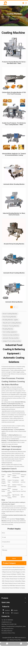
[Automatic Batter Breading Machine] (14, 170)
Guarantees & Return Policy (8, 633)
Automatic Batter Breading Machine (14, 184)
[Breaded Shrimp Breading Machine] (14, 230)
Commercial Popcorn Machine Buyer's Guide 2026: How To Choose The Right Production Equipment (14, 567)
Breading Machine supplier (10, 319)
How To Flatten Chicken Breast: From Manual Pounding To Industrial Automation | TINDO (14, 578)
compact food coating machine (12, 341)
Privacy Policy (17, 639)
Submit (14, 558)
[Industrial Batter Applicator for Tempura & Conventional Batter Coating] (14, 140)
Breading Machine (8, 329)
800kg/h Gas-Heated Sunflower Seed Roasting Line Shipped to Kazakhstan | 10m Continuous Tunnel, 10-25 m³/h (14, 576)
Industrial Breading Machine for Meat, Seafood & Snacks (14, 214)
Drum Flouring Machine (9, 316)
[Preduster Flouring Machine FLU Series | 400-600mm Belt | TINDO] (14, 48)
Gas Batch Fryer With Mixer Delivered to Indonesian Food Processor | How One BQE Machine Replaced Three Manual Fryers (14, 585)
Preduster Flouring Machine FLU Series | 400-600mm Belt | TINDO (14, 62)
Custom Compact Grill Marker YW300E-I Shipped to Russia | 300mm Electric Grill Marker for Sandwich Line (14, 574)
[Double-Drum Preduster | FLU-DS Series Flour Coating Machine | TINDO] (14, 109)
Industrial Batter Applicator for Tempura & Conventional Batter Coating (14, 154)
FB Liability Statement (7, 630)
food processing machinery (11, 335)
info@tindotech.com (7, 622)
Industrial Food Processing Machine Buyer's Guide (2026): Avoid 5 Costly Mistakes (14, 569)
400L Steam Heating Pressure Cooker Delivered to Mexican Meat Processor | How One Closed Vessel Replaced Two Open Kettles (14, 583)
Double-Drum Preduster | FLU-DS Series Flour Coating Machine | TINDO (14, 123)
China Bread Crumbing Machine (12, 323)
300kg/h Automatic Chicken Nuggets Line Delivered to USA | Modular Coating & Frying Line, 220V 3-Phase (14, 572)
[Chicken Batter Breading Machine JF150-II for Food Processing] (14, 79)
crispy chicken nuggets (14, 392)
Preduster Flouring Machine (11, 326)
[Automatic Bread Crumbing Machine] (14, 259)
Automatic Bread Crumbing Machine (14, 273)
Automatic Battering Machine (14, 302)
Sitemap (12, 639)
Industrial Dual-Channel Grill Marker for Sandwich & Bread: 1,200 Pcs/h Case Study (14, 588)
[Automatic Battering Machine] (14, 288)
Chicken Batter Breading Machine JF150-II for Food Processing (14, 93)
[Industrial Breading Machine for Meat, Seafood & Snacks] (14, 199)
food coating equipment (10, 332)
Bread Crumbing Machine (10, 313)
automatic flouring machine (11, 338)
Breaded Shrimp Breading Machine (14, 244)
